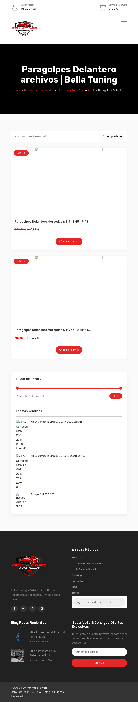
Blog (74, 586)
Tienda (75, 592)
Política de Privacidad (87, 569)
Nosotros (77, 557)
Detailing (77, 575)
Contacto (77, 581)
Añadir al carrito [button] (69, 241)
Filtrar (115, 396)
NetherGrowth (36, 687)
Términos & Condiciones (89, 563)
